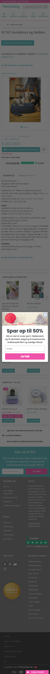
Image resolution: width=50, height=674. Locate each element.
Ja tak (25, 356)
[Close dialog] (45, 314)
